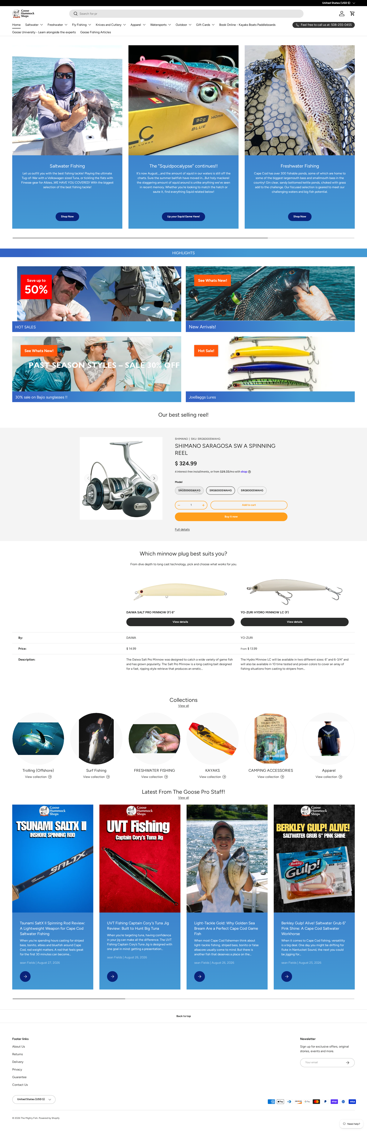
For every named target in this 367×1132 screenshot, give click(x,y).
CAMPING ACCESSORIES (270, 770)
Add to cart (249, 505)
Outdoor (181, 25)
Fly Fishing (79, 25)
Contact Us (20, 1085)
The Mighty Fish (29, 1118)
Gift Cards (203, 25)
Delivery (17, 1062)
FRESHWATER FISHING (154, 770)
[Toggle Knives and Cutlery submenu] (124, 24)
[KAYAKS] (212, 738)
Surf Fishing (96, 770)
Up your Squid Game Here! (183, 216)
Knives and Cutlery (108, 25)
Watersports (158, 25)
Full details (182, 529)
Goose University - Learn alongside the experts (44, 32)
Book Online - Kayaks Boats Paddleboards (247, 25)
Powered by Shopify (49, 1118)
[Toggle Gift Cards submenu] (213, 24)
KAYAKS (212, 770)
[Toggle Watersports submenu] (169, 24)
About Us (18, 1046)
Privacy (17, 1069)
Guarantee (19, 1077)
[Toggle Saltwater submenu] (41, 24)
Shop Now (67, 216)
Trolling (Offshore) (38, 770)
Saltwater (31, 25)
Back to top (183, 1016)
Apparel (136, 25)
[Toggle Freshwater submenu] (66, 24)
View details (180, 621)
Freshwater (55, 25)
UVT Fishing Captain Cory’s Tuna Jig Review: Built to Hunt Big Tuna (138, 926)
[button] (352, 13)
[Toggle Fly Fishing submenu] (89, 24)
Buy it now (231, 516)
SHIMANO (181, 438)
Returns (17, 1054)
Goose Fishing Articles (95, 32)
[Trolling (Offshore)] (38, 738)
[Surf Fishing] (96, 738)
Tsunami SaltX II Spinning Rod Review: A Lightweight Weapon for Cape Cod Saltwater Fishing (52, 928)
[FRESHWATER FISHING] (154, 738)
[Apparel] (329, 738)
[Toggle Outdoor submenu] (190, 24)
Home (16, 25)
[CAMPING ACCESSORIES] (270, 738)
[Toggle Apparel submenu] (144, 24)
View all (183, 706)
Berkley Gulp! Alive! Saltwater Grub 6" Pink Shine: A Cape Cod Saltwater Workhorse (313, 928)
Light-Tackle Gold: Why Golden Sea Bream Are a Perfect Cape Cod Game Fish (226, 928)
